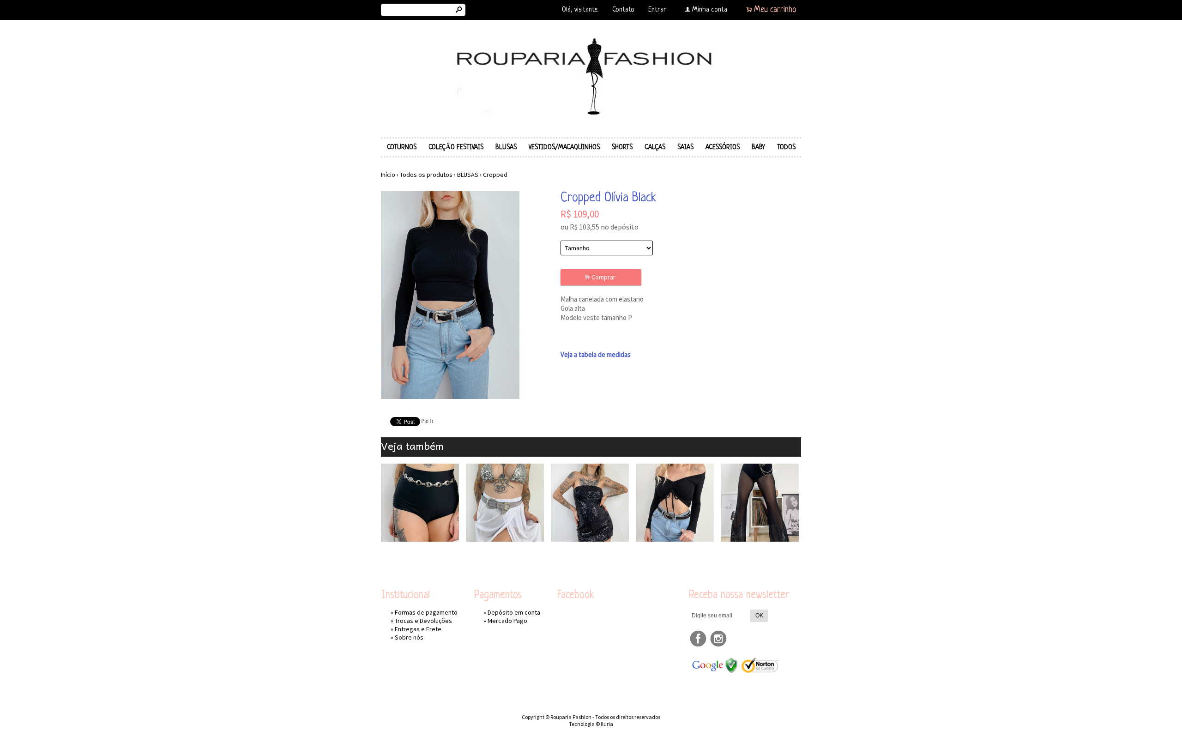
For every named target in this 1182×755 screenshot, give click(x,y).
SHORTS (622, 147)
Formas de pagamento (426, 612)
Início (388, 174)
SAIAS (685, 147)
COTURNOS (401, 147)
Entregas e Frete (418, 629)
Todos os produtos (426, 174)
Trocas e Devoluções (423, 620)
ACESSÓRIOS (723, 147)
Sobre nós (409, 637)
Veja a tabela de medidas (596, 354)
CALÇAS (655, 147)
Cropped (495, 174)
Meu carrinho (775, 9)
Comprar (601, 277)
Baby (758, 147)
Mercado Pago (507, 620)
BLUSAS (506, 147)
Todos (786, 147)
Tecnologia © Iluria (591, 723)
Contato (623, 10)
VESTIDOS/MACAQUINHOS (564, 147)
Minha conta (709, 10)
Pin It (427, 421)
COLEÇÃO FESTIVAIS (455, 147)
